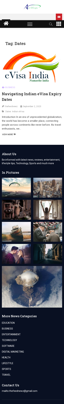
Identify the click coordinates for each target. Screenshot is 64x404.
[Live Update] (59, 17)
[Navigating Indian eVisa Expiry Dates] (32, 66)
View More (8, 134)
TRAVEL (6, 374)
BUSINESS (10, 87)
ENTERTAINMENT (11, 334)
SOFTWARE (8, 346)
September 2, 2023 (32, 106)
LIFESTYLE (7, 363)
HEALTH (6, 357)
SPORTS (6, 369)
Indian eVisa (18, 111)
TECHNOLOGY (9, 340)
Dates (8, 111)
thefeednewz (11, 106)
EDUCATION (8, 323)
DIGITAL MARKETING (13, 351)
